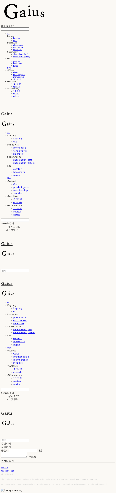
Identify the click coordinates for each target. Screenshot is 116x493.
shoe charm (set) (20, 54)
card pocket (18, 47)
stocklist (17, 79)
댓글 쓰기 (33, 457)
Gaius (15, 72)
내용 (40, 450)
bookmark (17, 63)
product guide (19, 75)
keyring (16, 38)
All (8, 34)
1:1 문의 (17, 91)
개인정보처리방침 (7, 471)
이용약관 (4, 467)
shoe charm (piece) (21, 56)
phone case (18, 45)
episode (16, 86)
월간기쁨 (17, 84)
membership (18, 77)
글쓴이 (4, 450)
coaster (16, 61)
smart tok (17, 49)
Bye (9, 68)
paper (15, 65)
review (16, 94)
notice (16, 96)
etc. (15, 40)
